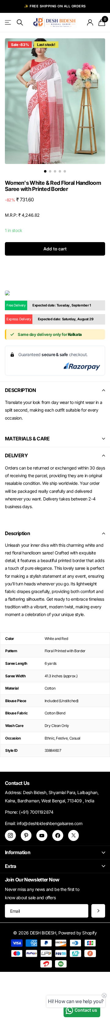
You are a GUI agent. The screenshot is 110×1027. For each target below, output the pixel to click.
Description (17, 533)
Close (55, 852)
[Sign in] (90, 22)
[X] (73, 835)
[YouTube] (41, 835)
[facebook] (57, 835)
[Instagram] (10, 835)
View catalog (8, 22)
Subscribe (98, 911)
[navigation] (45, 171)
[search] (20, 22)
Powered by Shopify (77, 932)
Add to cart (54, 248)
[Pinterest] (26, 835)
